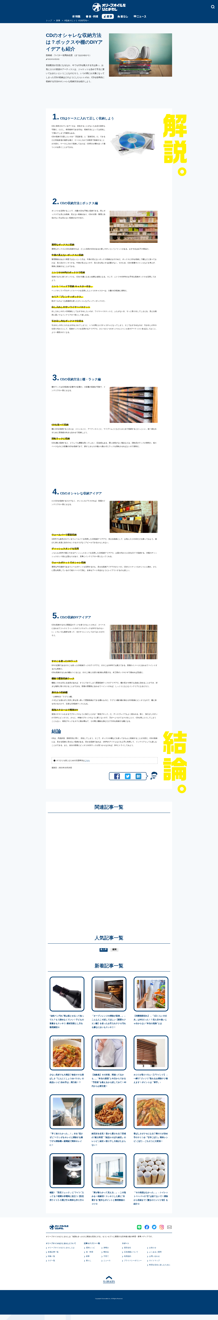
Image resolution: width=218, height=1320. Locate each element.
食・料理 (89, 1252)
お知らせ (152, 1248)
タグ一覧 (51, 1260)
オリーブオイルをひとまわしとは (61, 1248)
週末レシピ (90, 1248)
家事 (88, 1256)
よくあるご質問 (155, 1252)
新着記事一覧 (53, 1252)
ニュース (107, 1260)
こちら (87, 760)
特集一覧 (51, 1256)
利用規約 (127, 1256)
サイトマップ (154, 1260)
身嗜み (106, 1248)
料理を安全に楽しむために (159, 1265)
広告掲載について (131, 1252)
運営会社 (127, 1248)
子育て (106, 1256)
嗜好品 (106, 1252)
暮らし (88, 1260)
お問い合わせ (154, 1256)
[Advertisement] (84, 870)
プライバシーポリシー (133, 1260)
